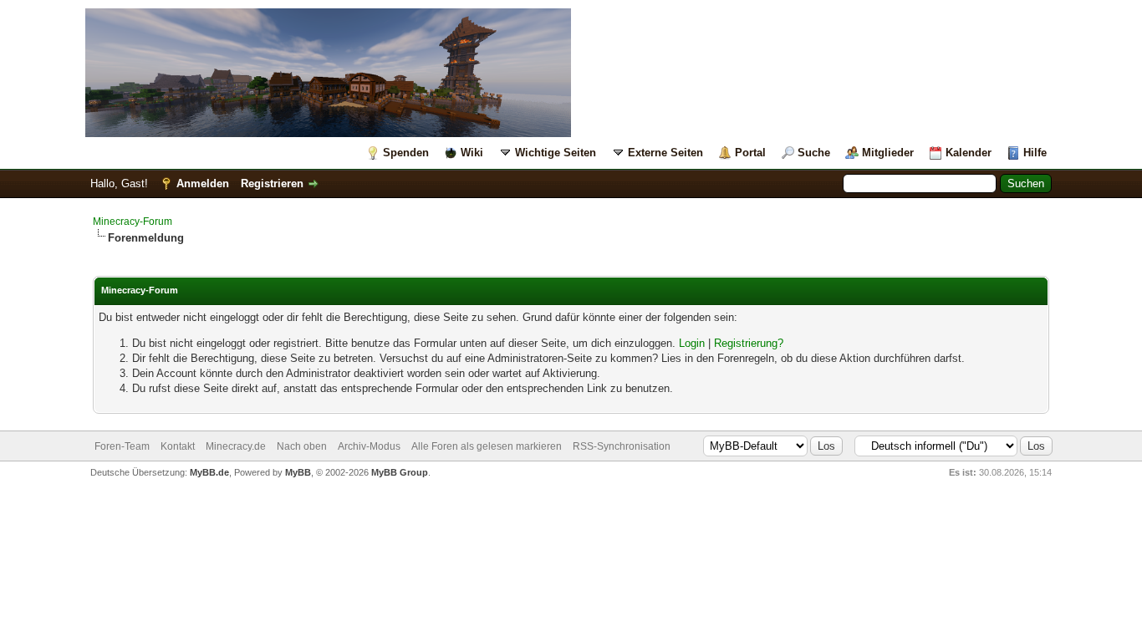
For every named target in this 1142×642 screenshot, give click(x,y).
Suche (814, 152)
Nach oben (302, 446)
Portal (750, 152)
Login (692, 343)
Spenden (406, 152)
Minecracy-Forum (132, 221)
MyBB (298, 472)
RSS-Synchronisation (621, 446)
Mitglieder (888, 152)
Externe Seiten (665, 152)
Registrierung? (748, 343)
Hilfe (1035, 152)
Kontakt (178, 446)
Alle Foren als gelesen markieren (486, 446)
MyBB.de (209, 472)
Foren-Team (122, 446)
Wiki (472, 152)
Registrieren (272, 183)
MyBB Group (399, 472)
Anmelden (202, 183)
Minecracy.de (236, 446)
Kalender (969, 152)
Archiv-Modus (369, 446)
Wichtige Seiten (555, 152)
